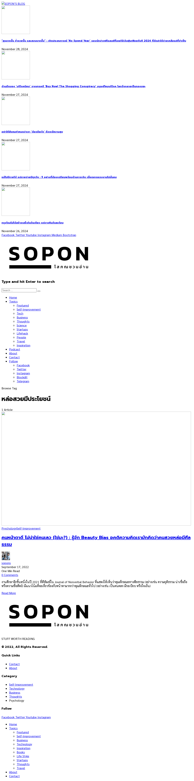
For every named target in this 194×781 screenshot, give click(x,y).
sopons (6, 563)
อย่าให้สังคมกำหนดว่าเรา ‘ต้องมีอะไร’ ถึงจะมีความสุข (32, 132)
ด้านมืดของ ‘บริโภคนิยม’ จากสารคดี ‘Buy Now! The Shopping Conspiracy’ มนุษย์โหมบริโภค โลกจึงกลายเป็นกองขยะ (74, 86)
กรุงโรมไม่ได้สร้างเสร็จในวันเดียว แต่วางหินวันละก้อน (32, 223)
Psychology (9, 528)
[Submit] (38, 291)
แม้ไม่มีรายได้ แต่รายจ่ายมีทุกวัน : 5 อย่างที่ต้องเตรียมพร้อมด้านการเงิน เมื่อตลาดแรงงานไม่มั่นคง (59, 177)
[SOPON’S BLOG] (13, 4)
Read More (9, 593)
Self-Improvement (28, 528)
